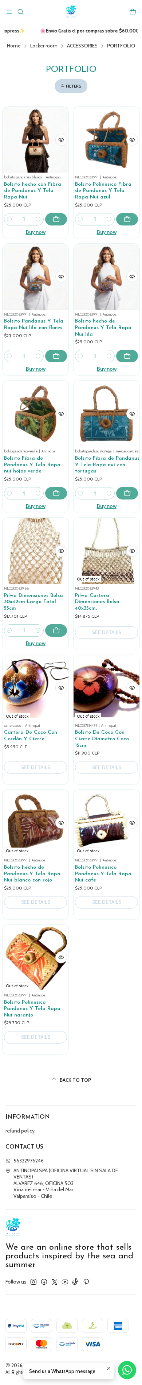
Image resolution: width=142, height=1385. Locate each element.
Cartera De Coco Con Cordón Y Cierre (30, 736)
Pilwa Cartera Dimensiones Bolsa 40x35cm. (97, 602)
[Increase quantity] (38, 219)
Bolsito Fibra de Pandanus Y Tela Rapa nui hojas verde (32, 465)
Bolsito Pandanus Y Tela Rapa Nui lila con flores (33, 325)
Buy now (36, 232)
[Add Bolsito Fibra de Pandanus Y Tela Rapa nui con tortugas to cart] (127, 493)
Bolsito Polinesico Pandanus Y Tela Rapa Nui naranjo (32, 1009)
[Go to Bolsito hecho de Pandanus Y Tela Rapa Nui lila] (106, 277)
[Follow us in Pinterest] (86, 1281)
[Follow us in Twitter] (54, 1281)
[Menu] (9, 12)
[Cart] (133, 12)
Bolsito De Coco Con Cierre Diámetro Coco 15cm (102, 739)
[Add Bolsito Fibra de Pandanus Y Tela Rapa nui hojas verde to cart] (56, 493)
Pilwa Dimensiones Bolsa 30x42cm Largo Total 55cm (33, 602)
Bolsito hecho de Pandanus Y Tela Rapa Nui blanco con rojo (32, 874)
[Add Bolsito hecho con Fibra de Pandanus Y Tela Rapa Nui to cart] (56, 219)
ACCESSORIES (82, 46)
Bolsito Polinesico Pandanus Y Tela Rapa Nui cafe (103, 874)
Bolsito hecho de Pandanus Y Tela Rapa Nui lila (103, 328)
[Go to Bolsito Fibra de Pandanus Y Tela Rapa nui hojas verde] (35, 414)
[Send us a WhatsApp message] (127, 1370)
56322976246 (28, 1160)
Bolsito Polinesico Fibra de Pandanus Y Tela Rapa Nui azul (103, 191)
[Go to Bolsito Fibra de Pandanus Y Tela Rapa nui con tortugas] (106, 414)
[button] (71, 86)
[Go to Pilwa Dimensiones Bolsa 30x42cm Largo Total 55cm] (35, 551)
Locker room (44, 46)
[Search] (20, 12)
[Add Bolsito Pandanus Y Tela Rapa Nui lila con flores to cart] (56, 356)
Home (14, 46)
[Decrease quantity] (9, 219)
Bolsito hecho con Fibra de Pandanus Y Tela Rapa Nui (32, 191)
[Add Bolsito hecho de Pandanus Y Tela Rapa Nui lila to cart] (127, 356)
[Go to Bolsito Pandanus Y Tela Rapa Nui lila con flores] (35, 277)
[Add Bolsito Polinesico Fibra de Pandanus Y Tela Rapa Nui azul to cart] (127, 219)
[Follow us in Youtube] (65, 1281)
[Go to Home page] (71, 11)
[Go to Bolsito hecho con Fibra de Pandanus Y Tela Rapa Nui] (35, 140)
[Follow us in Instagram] (33, 1281)
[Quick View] (61, 140)
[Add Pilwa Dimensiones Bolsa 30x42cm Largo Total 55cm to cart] (56, 630)
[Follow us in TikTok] (75, 1281)
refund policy (20, 1130)
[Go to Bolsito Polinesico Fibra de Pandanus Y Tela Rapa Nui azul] (106, 140)
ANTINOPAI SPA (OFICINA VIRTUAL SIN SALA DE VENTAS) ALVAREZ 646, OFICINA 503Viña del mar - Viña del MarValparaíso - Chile (65, 1183)
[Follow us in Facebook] (44, 1281)
